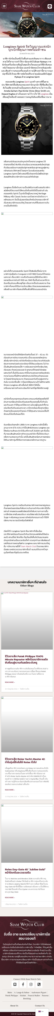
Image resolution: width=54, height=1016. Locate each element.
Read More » (10, 682)
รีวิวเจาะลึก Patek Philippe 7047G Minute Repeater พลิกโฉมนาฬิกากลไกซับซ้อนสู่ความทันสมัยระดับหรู (26, 659)
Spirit (27, 81)
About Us (14, 1005)
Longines (44, 93)
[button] (4, 6)
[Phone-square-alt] (39, 984)
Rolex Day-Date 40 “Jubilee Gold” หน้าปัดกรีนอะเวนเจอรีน (25, 871)
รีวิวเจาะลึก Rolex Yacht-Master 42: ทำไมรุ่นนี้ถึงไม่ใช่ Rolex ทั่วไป (25, 760)
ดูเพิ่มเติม (27, 968)
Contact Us (40, 1005)
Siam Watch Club (28, 546)
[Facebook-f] (23, 984)
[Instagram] (31, 984)
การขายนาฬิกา (40, 956)
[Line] (15, 984)
